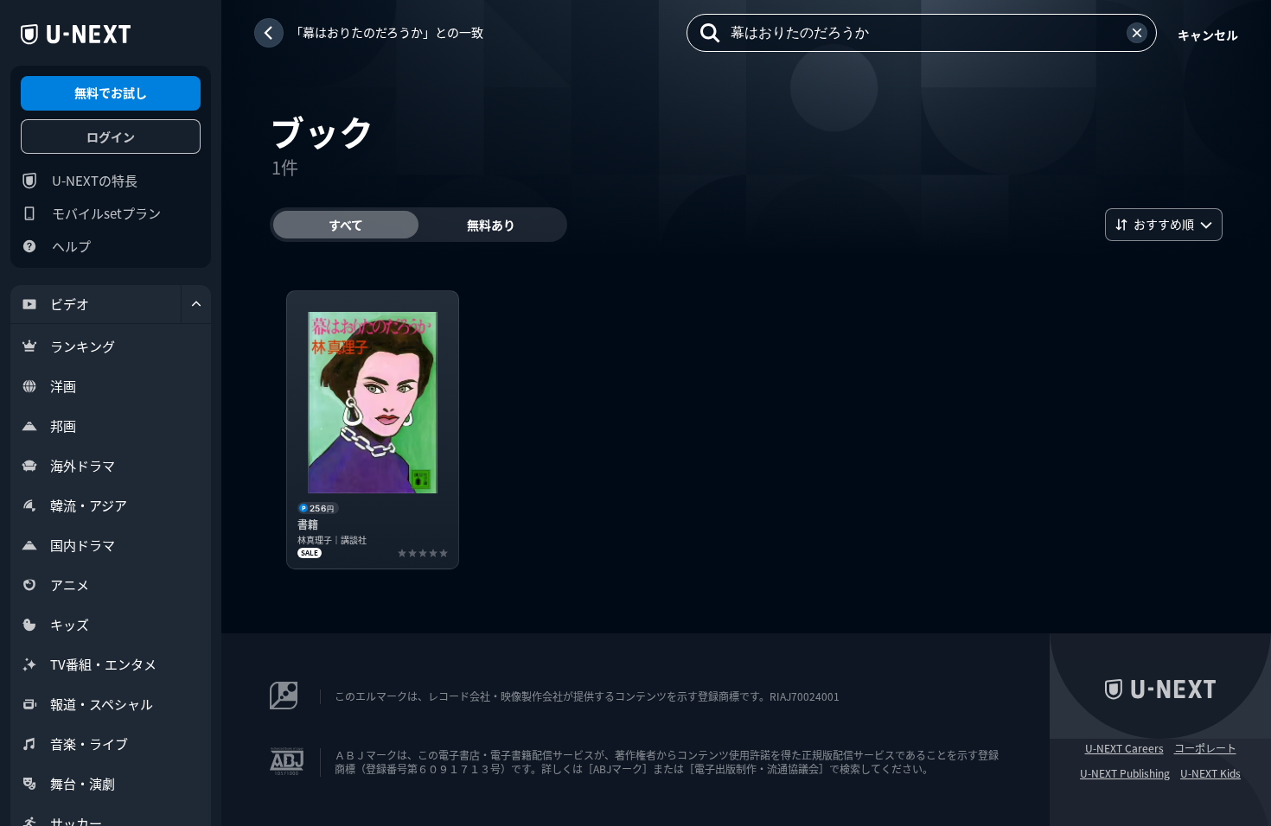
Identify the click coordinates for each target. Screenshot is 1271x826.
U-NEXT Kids (1210, 773)
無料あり (491, 224)
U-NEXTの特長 (94, 180)
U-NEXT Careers (1124, 748)
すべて (346, 224)
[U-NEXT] (76, 34)
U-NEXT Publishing (1125, 773)
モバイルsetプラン (106, 213)
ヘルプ (71, 246)
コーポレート (1205, 748)
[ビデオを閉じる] (196, 304)
